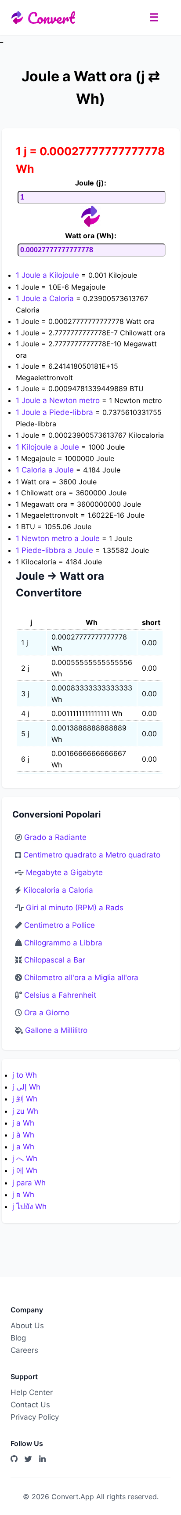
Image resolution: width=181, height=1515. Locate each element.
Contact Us (30, 1404)
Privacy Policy (35, 1417)
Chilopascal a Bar (54, 960)
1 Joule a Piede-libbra (55, 412)
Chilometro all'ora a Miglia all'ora (81, 977)
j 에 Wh (24, 1170)
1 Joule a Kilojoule (48, 275)
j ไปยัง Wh (29, 1206)
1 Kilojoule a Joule (48, 447)
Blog (18, 1337)
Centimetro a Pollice (59, 925)
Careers (24, 1350)
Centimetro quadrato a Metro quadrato (91, 854)
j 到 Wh (24, 1098)
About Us (27, 1325)
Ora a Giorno (46, 1012)
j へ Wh (24, 1158)
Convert (51, 17)
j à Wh (23, 1134)
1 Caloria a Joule (46, 469)
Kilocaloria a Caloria (58, 890)
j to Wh (24, 1075)
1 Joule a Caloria (46, 298)
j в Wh (23, 1194)
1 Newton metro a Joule (59, 538)
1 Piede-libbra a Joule (55, 550)
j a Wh (23, 1123)
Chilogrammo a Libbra (63, 942)
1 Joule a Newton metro (59, 400)
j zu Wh (25, 1111)
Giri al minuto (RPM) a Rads (74, 907)
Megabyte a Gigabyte (64, 872)
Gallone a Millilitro (56, 1030)
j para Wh (29, 1182)
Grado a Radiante (55, 837)
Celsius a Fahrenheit (60, 995)
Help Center (32, 1392)
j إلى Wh (26, 1087)
